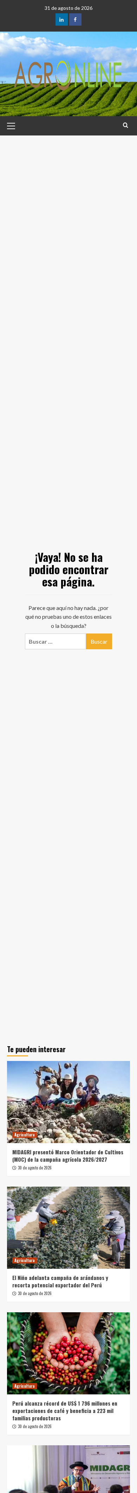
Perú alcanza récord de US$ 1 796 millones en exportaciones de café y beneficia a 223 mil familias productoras (64, 1410)
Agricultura (24, 1134)
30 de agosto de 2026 (35, 1167)
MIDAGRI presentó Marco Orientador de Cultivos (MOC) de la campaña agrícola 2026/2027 (67, 1155)
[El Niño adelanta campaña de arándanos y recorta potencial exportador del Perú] (68, 1227)
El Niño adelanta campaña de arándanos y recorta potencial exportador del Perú (60, 1281)
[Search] (125, 125)
